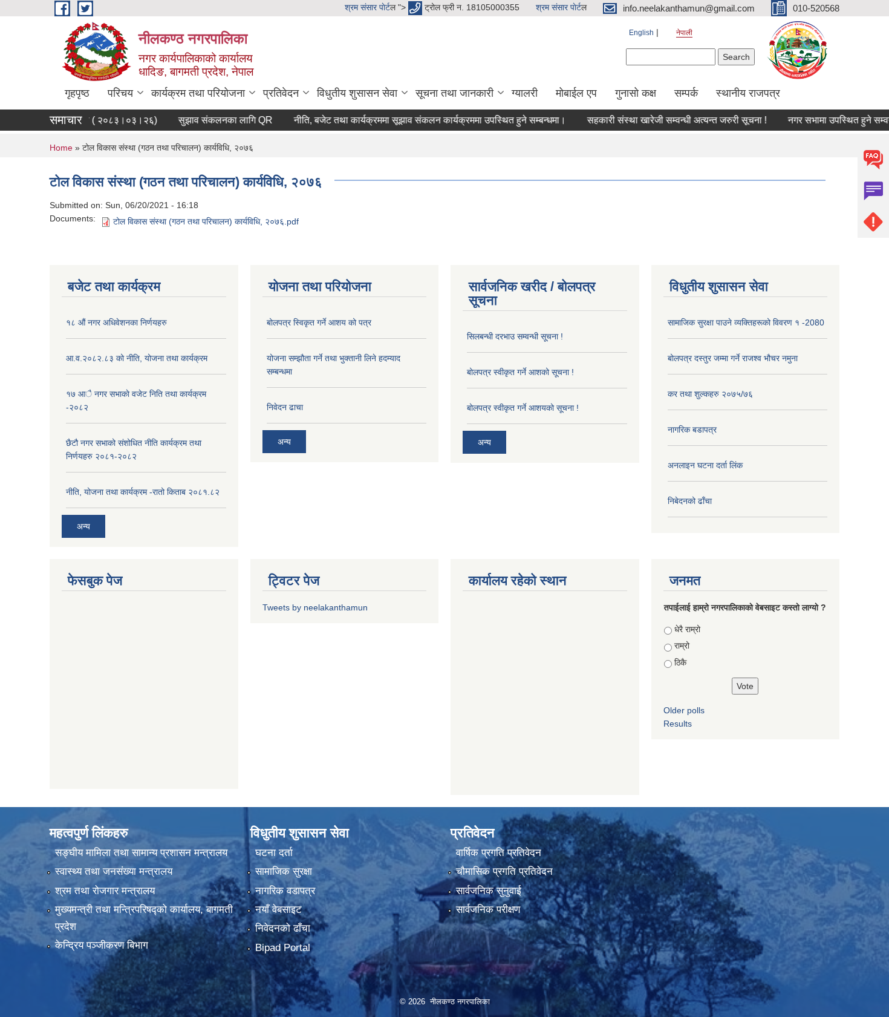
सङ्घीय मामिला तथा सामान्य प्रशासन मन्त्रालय (141, 852)
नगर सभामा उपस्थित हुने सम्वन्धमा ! (811, 120)
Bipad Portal (282, 947)
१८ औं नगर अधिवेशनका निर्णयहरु (116, 322)
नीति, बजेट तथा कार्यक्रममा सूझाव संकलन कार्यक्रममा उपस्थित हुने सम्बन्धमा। (392, 120)
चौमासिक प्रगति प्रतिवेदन (504, 871)
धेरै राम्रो (687, 629)
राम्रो (681, 645)
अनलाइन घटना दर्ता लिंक (705, 465)
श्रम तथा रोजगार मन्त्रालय (105, 891)
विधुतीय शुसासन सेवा (357, 93)
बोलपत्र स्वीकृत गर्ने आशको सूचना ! (520, 372)
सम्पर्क (686, 93)
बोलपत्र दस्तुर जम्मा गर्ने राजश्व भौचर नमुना (733, 358)
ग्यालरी (525, 93)
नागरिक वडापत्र (285, 891)
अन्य (83, 526)
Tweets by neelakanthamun (315, 607)
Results (677, 723)
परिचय (120, 93)
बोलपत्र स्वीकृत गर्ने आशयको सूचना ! (523, 408)
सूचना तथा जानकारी (454, 93)
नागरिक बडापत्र (692, 429)
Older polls (684, 710)
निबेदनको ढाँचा (690, 501)
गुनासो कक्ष (635, 93)
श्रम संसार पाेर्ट (367, 7)
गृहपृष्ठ (77, 93)
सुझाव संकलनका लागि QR (188, 120)
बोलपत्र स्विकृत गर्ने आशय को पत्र (319, 322)
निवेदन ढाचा (285, 407)
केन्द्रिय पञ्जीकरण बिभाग (101, 945)
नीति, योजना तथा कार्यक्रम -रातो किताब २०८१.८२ (143, 492)
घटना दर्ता (274, 852)
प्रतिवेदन (281, 93)
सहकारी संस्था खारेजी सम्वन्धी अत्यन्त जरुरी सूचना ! (639, 120)
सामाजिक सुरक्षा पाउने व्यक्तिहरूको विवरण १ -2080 (746, 322)
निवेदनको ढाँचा (282, 928)
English (641, 32)
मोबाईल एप (576, 93)
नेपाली (684, 32)
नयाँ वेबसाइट (278, 909)
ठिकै (680, 662)
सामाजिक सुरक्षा (283, 871)
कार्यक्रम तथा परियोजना (198, 93)
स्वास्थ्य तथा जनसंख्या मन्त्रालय (113, 871)
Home (61, 147)
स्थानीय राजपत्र (748, 93)
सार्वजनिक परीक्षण (488, 909)
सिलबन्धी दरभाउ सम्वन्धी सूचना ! (515, 336)
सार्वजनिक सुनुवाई (488, 891)
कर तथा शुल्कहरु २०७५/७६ (710, 394)
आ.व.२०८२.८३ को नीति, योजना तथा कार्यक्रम (136, 358)
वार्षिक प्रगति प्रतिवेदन (498, 852)
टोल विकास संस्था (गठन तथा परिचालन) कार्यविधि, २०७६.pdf (206, 221)
